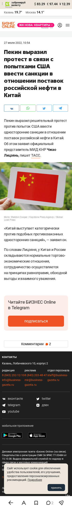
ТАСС (35, 155)
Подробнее (35, 479)
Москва (31, 12)
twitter (46, 399)
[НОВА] (34, 25)
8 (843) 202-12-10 (13, 375)
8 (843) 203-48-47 (36, 375)
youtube (13, 411)
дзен (45, 405)
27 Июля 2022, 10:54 (17, 42)
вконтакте (15, 399)
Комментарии (36, 344)
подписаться (36, 321)
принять (56, 487)
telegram (13, 405)
